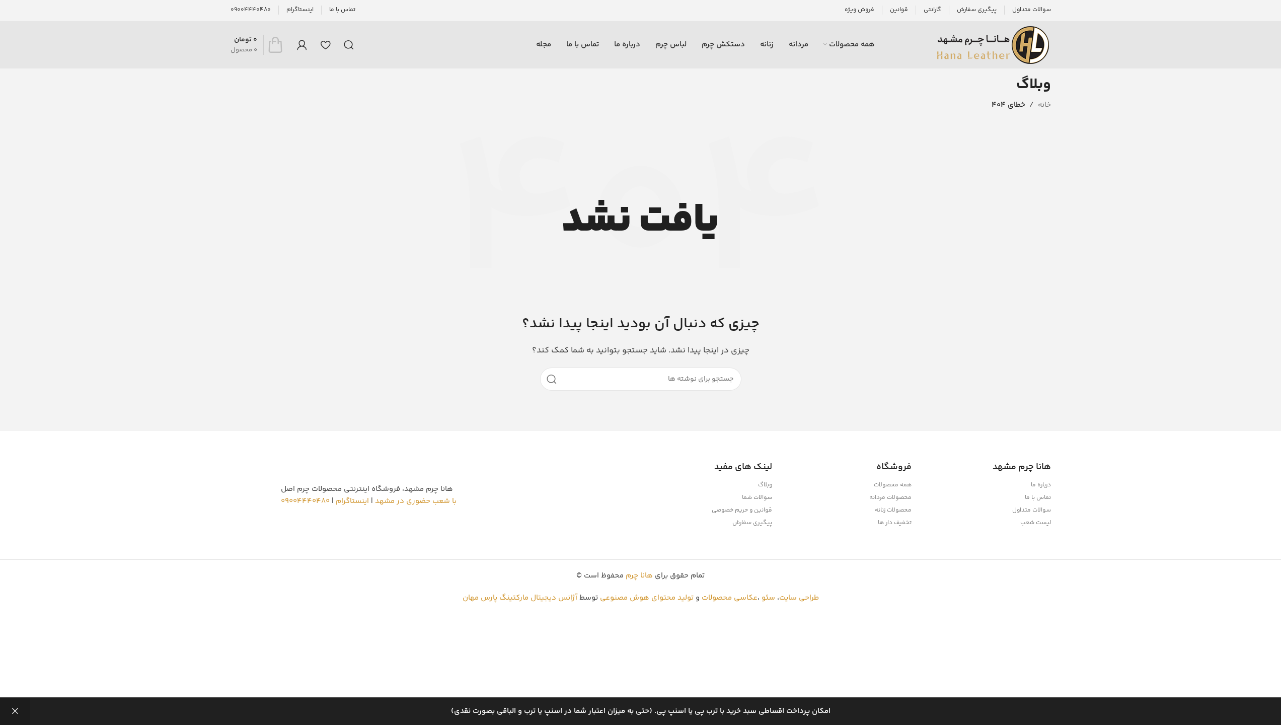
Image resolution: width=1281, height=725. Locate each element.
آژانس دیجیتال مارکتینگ (538, 598)
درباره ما (1041, 485)
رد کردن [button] (15, 711)
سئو (768, 598)
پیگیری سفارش (752, 523)
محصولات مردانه (890, 497)
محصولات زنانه (893, 510)
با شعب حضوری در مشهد (416, 501)
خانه (1044, 105)
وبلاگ (765, 485)
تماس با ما (1038, 497)
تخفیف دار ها (895, 523)
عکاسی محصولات (730, 598)
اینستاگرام (352, 501)
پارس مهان (480, 598)
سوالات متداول (1031, 510)
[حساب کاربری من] (302, 45)
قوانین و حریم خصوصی (742, 510)
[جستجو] (349, 45)
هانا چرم (639, 576)
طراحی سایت (799, 598)
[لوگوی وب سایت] (993, 44)
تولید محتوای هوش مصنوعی (647, 598)
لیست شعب (1035, 523)
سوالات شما (757, 497)
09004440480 (305, 501)
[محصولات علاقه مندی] (325, 45)
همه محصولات (893, 485)
